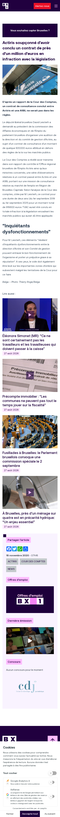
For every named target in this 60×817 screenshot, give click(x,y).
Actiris (12, 561)
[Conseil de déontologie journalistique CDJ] (30, 686)
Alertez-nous (42, 6)
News (11, 569)
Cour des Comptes (33, 561)
